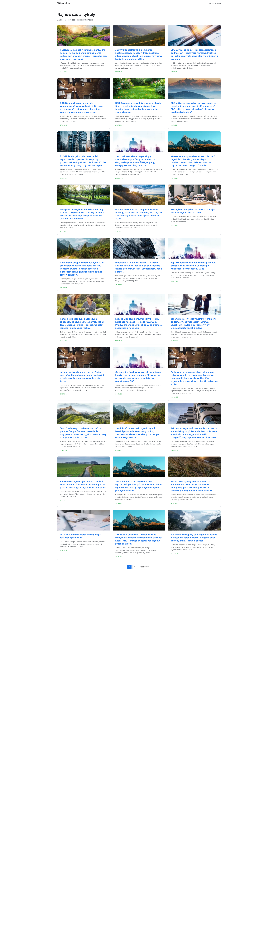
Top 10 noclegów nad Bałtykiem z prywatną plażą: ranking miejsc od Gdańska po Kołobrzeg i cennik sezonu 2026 (193, 265)
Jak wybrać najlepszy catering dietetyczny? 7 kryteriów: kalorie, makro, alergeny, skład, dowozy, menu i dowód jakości (194, 537)
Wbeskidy (63, 3)
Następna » (144, 567)
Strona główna (215, 3)
